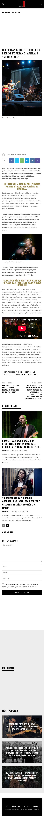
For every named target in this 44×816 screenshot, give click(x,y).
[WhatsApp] (22, 160)
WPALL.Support (34, 810)
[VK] (32, 160)
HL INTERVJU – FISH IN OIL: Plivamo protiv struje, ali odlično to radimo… (22, 186)
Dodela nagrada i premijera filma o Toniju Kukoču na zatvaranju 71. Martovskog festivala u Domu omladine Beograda (33, 392)
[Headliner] (22, 4)
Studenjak (32, 375)
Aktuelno (16, 12)
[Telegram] (27, 160)
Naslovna (6, 12)
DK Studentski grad (27, 372)
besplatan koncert (10, 372)
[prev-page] (3, 525)
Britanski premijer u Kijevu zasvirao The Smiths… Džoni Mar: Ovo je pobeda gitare (22, 727)
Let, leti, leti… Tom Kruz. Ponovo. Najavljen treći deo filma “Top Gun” (10, 388)
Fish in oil (7, 375)
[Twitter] (17, 160)
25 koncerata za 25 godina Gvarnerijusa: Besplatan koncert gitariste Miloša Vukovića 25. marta (21, 503)
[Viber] (37, 160)
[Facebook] (11, 160)
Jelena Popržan (19, 375)
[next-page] (7, 525)
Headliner (10, 154)
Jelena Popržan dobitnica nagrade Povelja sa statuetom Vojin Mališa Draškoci (22, 283)
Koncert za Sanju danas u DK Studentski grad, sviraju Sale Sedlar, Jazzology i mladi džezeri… (21, 444)
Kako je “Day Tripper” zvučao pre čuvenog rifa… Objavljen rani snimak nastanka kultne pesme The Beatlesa (22, 777)
